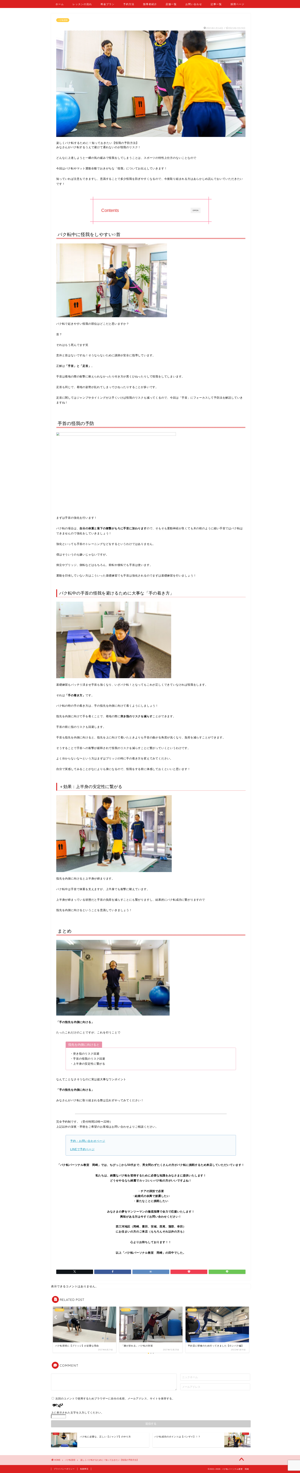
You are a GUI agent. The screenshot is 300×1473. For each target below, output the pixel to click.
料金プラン (108, 4)
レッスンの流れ (82, 4)
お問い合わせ (193, 4)
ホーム (60, 4)
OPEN (195, 210)
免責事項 (84, 1469)
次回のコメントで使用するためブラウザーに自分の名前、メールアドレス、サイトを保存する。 (115, 1398)
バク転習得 (63, 20)
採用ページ (237, 4)
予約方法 (128, 4)
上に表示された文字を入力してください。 (77, 1412)
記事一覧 (216, 4)
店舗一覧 (171, 4)
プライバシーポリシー (64, 1469)
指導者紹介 (150, 4)
